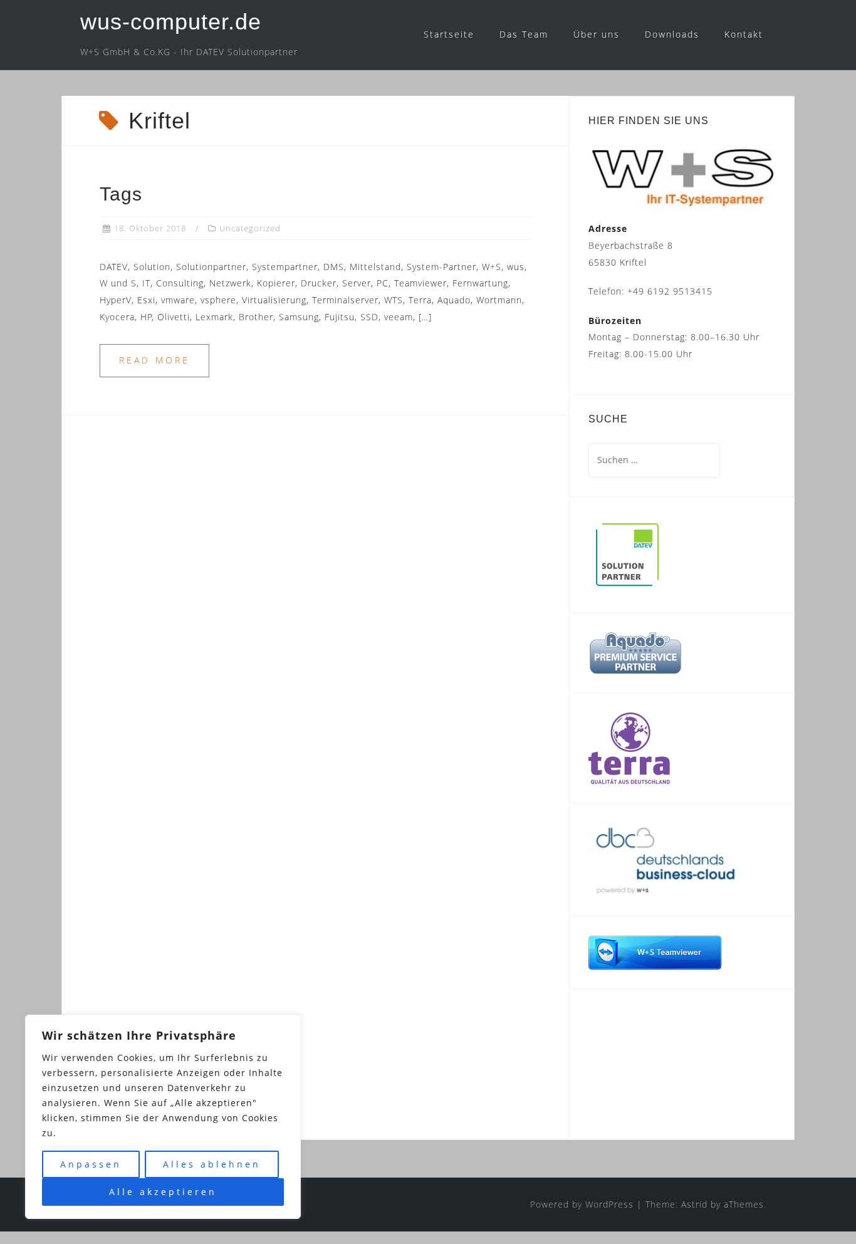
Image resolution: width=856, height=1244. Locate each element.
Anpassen (91, 1164)
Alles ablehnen (212, 1164)
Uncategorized (250, 228)
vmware (642, 1026)
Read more (154, 360)
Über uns (596, 34)
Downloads (672, 34)
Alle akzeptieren (163, 1192)
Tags (121, 194)
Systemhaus (633, 1055)
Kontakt (743, 34)
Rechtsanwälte (666, 1038)
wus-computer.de (170, 21)
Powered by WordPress (582, 1204)
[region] (163, 1117)
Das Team (523, 34)
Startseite (449, 34)
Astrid (694, 1204)
